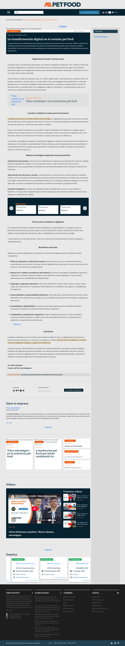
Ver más (8, 610)
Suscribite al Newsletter (74, 390)
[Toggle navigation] (9, 12)
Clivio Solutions (69, 608)
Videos (11, 484)
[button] (11, 208)
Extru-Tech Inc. (69, 611)
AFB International (70, 597)
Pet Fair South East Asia (100, 608)
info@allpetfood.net (15, 616)
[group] (19, 570)
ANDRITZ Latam (69, 600)
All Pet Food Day (98, 611)
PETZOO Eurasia (98, 600)
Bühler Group (69, 606)
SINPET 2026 (97, 603)
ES (116, 12)
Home (50, 643)
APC (66, 603)
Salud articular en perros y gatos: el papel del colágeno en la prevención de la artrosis (47, 623)
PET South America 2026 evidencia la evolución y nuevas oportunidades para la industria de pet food (47, 629)
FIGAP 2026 (96, 606)
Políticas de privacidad (60, 643)
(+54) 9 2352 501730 (15, 618)
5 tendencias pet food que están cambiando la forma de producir (42, 375)
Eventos (11, 554)
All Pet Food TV (72, 643)
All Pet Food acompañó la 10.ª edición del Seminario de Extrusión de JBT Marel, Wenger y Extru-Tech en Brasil (47, 616)
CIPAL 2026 (96, 597)
